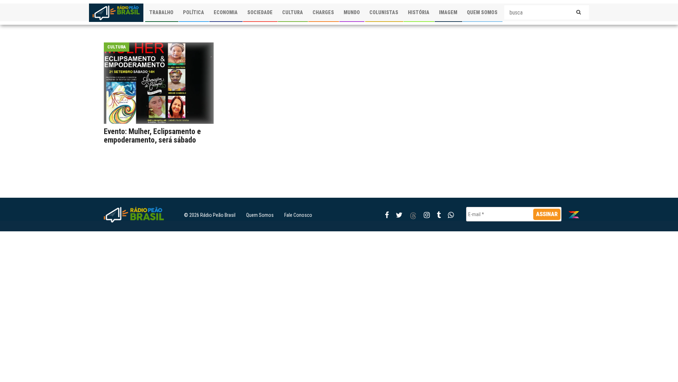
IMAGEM (448, 12)
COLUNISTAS (383, 12)
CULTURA (292, 12)
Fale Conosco (298, 215)
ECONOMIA (226, 12)
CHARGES (323, 12)
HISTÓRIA (418, 12)
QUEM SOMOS (482, 12)
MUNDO (352, 12)
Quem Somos (260, 215)
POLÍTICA (193, 12)
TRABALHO (161, 12)
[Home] (116, 13)
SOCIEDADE (260, 12)
